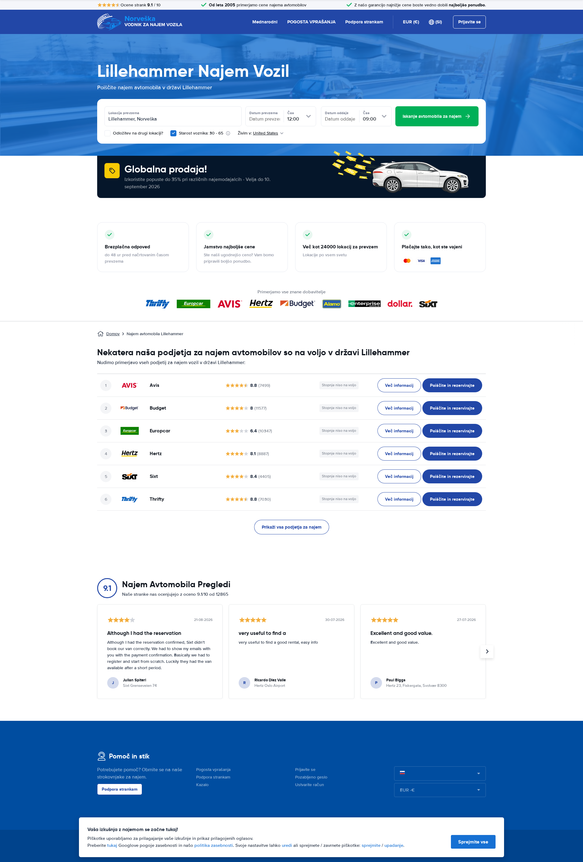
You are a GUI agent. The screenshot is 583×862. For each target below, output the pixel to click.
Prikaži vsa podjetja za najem (292, 527)
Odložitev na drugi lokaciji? (137, 133)
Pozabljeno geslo (311, 777)
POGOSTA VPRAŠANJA (311, 22)
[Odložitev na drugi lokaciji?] (107, 133)
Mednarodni (265, 22)
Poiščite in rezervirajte (452, 385)
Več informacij (399, 385)
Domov (113, 333)
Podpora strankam (364, 22)
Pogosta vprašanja (213, 769)
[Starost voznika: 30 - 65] (173, 133)
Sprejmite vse (473, 841)
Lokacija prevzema (123, 113)
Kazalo (202, 784)
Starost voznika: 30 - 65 (201, 133)
